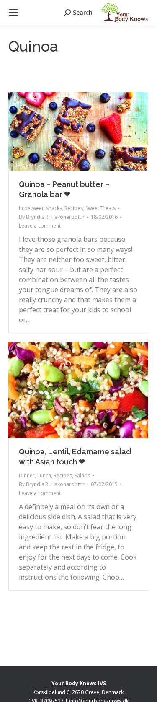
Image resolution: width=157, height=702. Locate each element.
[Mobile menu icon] (13, 13)
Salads (82, 475)
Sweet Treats (100, 208)
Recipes (73, 208)
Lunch (44, 475)
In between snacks (40, 208)
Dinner (27, 475)
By (52, 216)
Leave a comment (40, 225)
